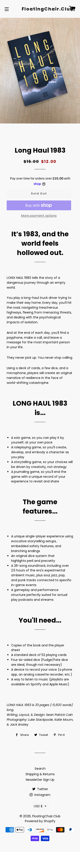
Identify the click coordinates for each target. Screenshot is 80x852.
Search (40, 768)
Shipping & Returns (40, 774)
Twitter (42, 789)
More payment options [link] (39, 215)
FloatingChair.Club (40, 9)
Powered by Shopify (40, 821)
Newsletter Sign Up (40, 779)
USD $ (38, 806)
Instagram (42, 795)
